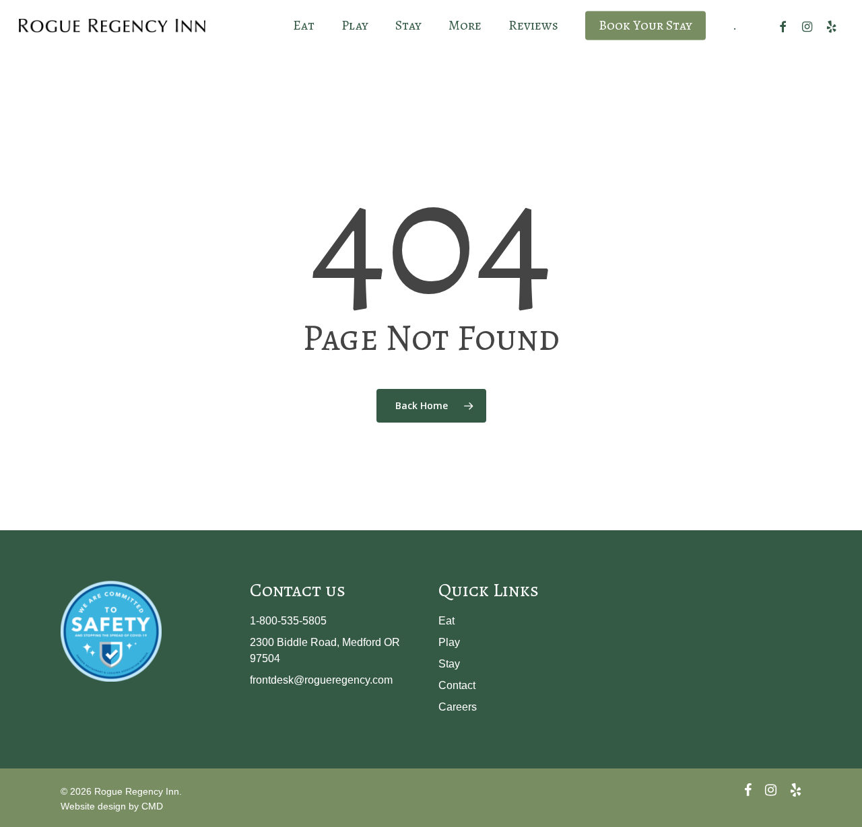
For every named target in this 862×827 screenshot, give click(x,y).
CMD (152, 806)
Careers (457, 707)
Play (449, 642)
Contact (456, 685)
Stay (449, 664)
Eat (446, 620)
